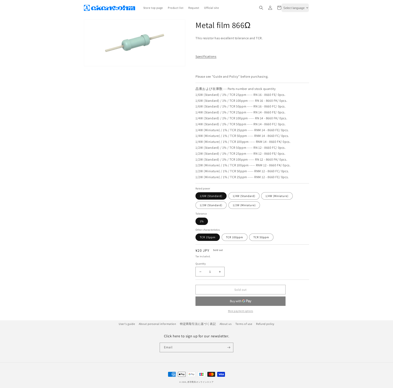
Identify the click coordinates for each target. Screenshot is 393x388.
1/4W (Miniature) (276, 196)
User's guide (127, 324)
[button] (261, 7)
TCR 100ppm (234, 237)
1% (202, 221)
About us (226, 324)
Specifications (205, 56)
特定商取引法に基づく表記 (198, 324)
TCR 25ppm (208, 237)
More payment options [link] (240, 310)
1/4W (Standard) (244, 196)
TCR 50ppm (261, 237)
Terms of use (243, 324)
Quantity (200, 263)
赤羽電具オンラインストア (200, 382)
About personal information (157, 324)
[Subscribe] (228, 347)
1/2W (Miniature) (244, 205)
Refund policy (265, 324)
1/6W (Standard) (211, 196)
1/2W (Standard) (211, 205)
